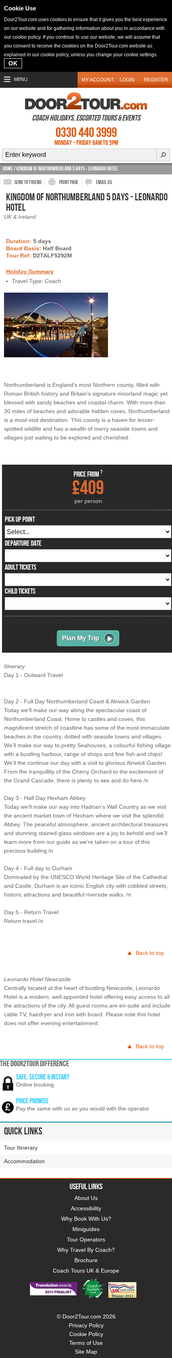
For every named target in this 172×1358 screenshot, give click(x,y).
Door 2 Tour (86, 101)
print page (68, 182)
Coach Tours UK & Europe (86, 1270)
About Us (86, 1198)
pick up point (20, 519)
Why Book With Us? (86, 1218)
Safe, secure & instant (42, 1077)
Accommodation (24, 1161)
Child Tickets (20, 591)
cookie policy (26, 37)
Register (156, 80)
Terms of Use (86, 1343)
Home (8, 168)
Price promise (32, 1101)
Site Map (86, 1351)
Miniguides (86, 1229)
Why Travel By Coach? (86, 1250)
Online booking (35, 1084)
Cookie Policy (86, 1334)
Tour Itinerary (21, 1147)
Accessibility (86, 1208)
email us (104, 182)
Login (127, 80)
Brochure (86, 1260)
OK (13, 63)
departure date (23, 543)
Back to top (150, 953)
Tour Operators (86, 1239)
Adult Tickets (20, 567)
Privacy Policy (86, 1325)
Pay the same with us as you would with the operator (82, 1108)
